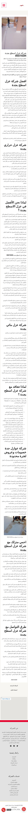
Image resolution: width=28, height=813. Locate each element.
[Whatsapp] (24, 809)
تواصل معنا (14, 761)
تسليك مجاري (14, 788)
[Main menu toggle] (3, 5)
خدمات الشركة (14, 763)
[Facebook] (14, 746)
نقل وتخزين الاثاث (14, 792)
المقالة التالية (14, 690)
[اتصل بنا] (3, 810)
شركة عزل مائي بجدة (19, 60)
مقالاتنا (14, 759)
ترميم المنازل (14, 786)
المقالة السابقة (14, 685)
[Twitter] (17, 746)
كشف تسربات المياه (14, 790)
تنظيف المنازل (14, 782)
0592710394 (14, 679)
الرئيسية (14, 756)
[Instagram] (10, 746)
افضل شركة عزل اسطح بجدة (19, 58)
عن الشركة (14, 765)
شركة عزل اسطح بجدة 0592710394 (16, 255)
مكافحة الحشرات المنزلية (14, 784)
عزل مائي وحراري (14, 794)
